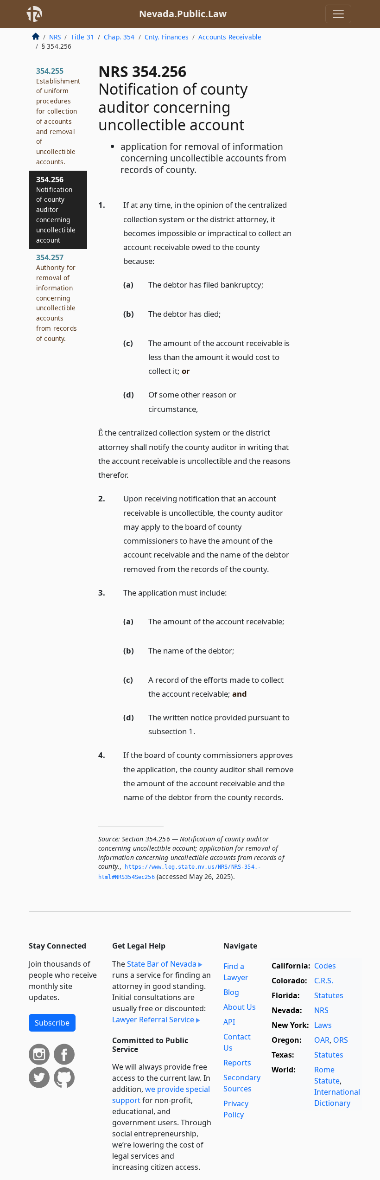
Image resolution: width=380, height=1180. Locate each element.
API (229, 1022)
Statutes (328, 995)
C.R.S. (323, 980)
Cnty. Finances (167, 36)
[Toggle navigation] (338, 14)
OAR (321, 1040)
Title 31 (82, 36)
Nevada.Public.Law (183, 13)
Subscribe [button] (52, 1023)
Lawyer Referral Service (153, 1019)
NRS (55, 36)
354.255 (58, 116)
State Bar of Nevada (161, 964)
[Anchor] (160, 260)
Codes (325, 966)
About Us (239, 1007)
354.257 (56, 297)
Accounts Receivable (229, 36)
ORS (340, 1040)
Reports (237, 1063)
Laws (323, 1025)
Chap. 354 (119, 36)
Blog (231, 992)
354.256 (56, 209)
